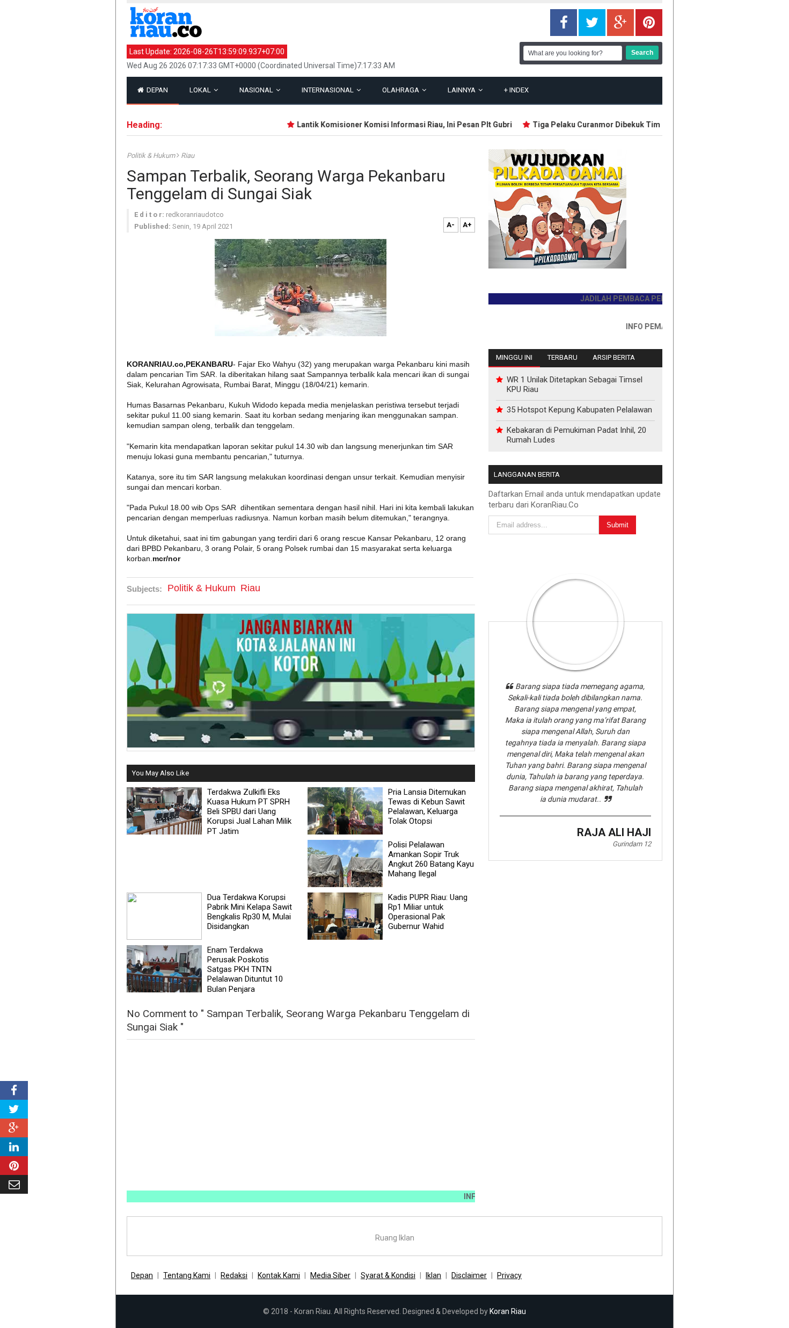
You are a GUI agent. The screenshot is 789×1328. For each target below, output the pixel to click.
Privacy (509, 1275)
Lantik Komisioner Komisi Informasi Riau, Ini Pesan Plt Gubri (384, 124)
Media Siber (330, 1275)
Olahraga (401, 90)
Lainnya (462, 90)
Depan (156, 90)
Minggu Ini (514, 357)
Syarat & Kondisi (388, 1275)
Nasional (257, 90)
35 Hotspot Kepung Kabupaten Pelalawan (579, 410)
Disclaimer (469, 1275)
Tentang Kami (186, 1275)
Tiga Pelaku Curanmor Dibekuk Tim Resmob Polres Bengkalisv (624, 124)
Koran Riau (508, 1311)
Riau (187, 155)
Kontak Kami (279, 1275)
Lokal (201, 90)
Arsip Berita (614, 357)
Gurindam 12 (631, 844)
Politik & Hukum (152, 155)
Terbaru (562, 357)
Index (516, 90)
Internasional (328, 90)
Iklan (433, 1275)
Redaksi (234, 1275)
